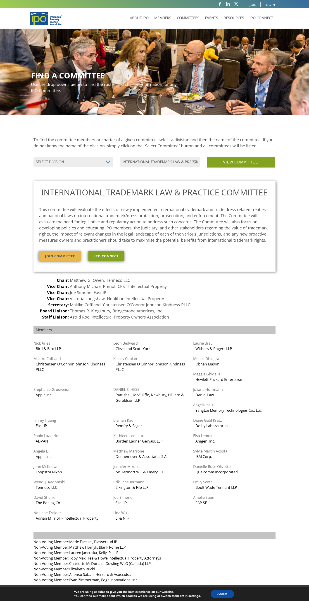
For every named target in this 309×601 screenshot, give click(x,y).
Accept (222, 594)
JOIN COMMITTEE (60, 256)
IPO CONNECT (106, 256)
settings (194, 596)
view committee (240, 162)
